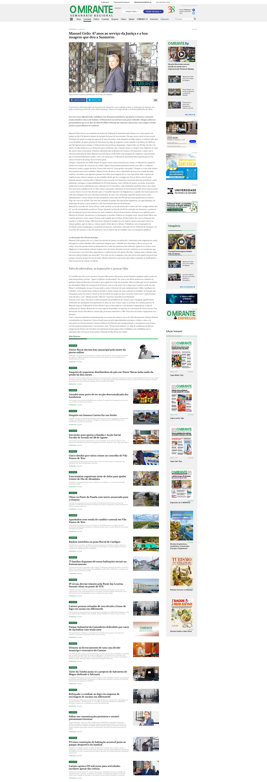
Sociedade (72, 29)
